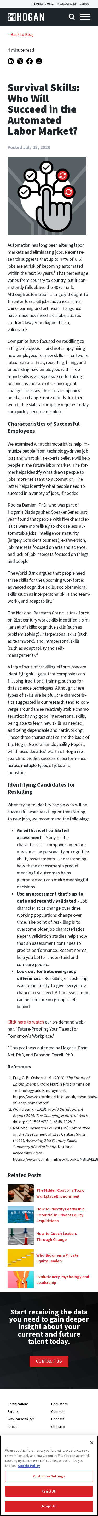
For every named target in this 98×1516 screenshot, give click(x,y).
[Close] (91, 1442)
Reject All (49, 1491)
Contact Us (49, 1361)
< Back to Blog (21, 34)
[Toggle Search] (69, 17)
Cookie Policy (29, 1466)
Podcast (57, 1419)
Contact (57, 1411)
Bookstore (59, 1404)
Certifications (18, 1404)
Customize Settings (49, 1476)
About (12, 1426)
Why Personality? (21, 1419)
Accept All (49, 1506)
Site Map (58, 1426)
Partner (13, 1411)
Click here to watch (26, 1022)
